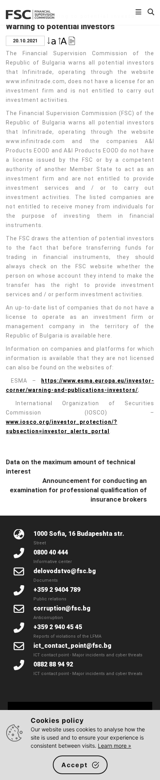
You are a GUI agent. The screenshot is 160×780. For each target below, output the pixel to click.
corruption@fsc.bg (61, 608)
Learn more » (114, 745)
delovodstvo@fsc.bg (64, 571)
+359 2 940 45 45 (57, 627)
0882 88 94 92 (53, 664)
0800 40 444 (50, 552)
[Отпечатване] (72, 40)
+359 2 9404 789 (56, 589)
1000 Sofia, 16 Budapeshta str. (78, 533)
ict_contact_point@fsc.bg (72, 645)
